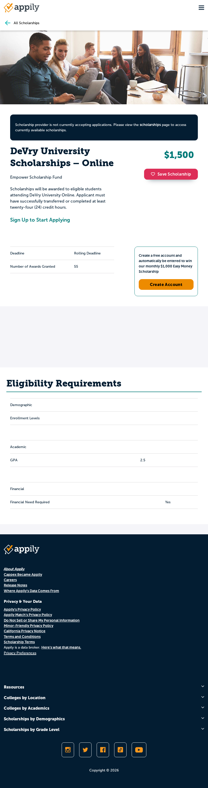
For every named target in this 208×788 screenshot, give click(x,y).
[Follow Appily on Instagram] (68, 749)
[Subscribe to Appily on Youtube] (139, 749)
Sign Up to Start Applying (40, 220)
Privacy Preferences (20, 653)
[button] (154, 174)
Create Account (166, 284)
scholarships (150, 125)
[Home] (21, 7)
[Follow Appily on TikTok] (120, 749)
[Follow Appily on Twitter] (85, 749)
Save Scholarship (174, 174)
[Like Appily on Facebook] (103, 749)
